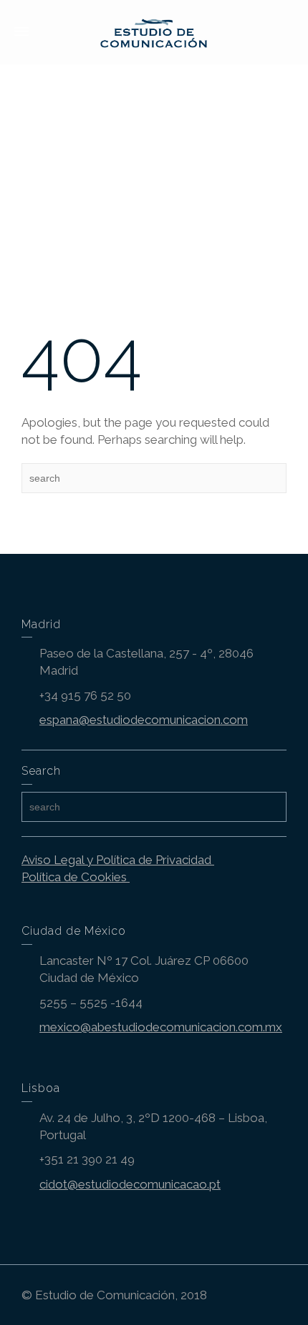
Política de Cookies (75, 877)
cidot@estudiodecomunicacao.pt (130, 1184)
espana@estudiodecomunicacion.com (143, 720)
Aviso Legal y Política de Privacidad (117, 860)
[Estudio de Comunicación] (154, 31)
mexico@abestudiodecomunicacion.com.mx (160, 1027)
